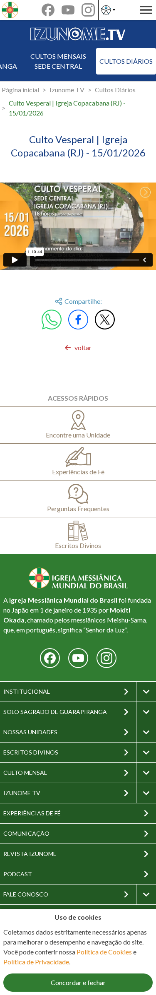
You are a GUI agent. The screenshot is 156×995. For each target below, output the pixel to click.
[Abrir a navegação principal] (146, 10)
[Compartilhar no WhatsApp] (52, 319)
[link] (78, 348)
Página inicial (20, 90)
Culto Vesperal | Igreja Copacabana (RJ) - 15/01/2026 (67, 108)
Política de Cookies (104, 952)
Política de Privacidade (36, 962)
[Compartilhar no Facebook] (78, 319)
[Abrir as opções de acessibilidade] (108, 10)
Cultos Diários (126, 61)
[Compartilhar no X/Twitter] (105, 319)
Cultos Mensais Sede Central (58, 61)
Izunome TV (67, 90)
